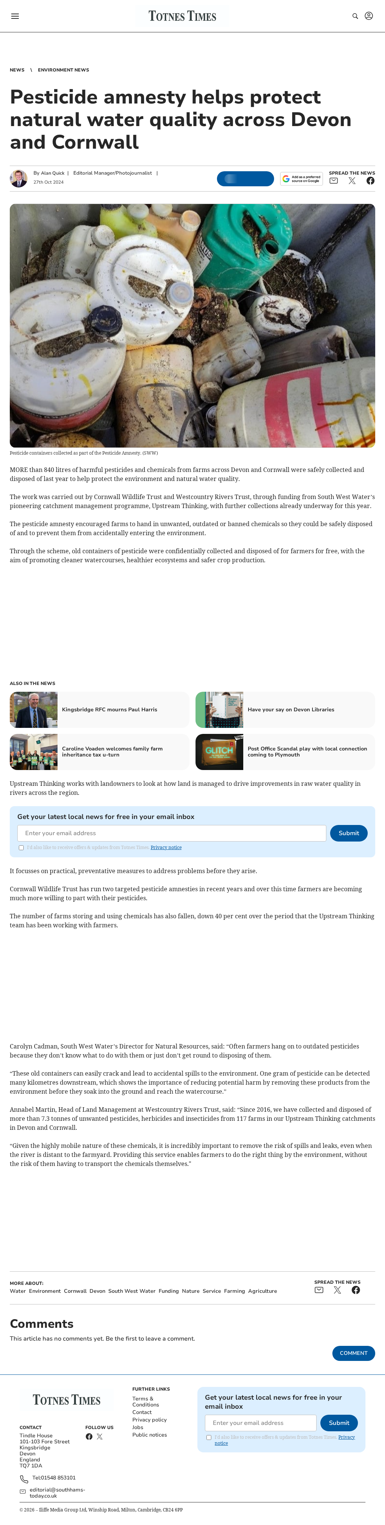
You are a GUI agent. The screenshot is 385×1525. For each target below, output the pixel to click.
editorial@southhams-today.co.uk (57, 1493)
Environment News (63, 70)
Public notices (149, 1434)
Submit (349, 833)
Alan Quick (52, 173)
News (17, 70)
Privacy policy (149, 1419)
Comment (354, 1353)
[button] (15, 16)
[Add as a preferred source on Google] (301, 179)
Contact (142, 1412)
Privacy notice (166, 847)
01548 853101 (58, 1478)
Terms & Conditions (145, 1401)
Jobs (137, 1427)
